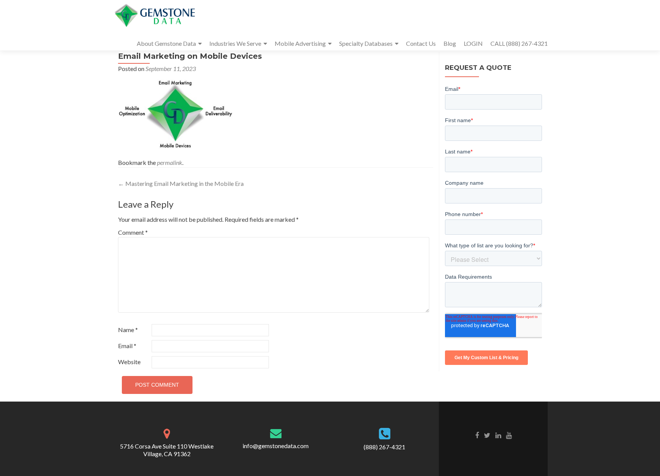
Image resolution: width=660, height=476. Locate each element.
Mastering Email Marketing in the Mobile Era (181, 183)
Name (128, 329)
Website (129, 361)
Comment (133, 232)
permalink (169, 162)
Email (127, 345)
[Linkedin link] (498, 435)
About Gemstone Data (166, 43)
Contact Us (421, 43)
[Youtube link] (509, 435)
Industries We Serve (235, 43)
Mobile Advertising (300, 43)
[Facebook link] (477, 435)
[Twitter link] (487, 435)
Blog (449, 43)
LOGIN (473, 43)
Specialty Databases (366, 43)
